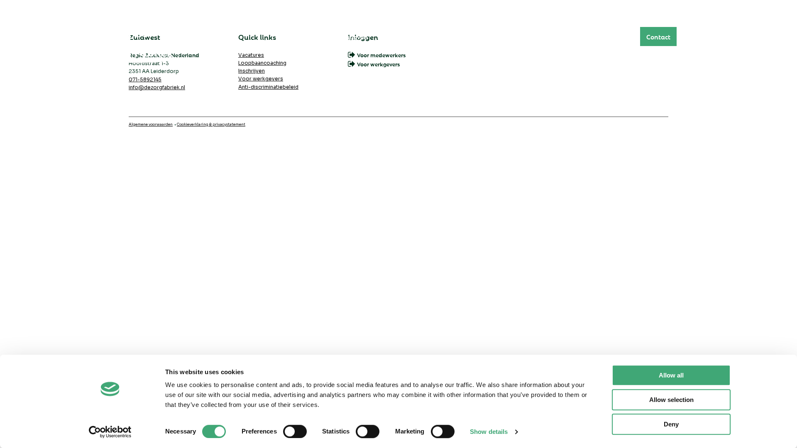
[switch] (295, 431)
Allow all (671, 375)
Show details (489, 431)
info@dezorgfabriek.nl (157, 87)
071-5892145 (145, 79)
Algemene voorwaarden (151, 124)
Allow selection (671, 399)
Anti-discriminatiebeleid (268, 87)
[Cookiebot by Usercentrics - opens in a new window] (110, 432)
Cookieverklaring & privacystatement (211, 124)
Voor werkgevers (260, 78)
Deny (671, 424)
